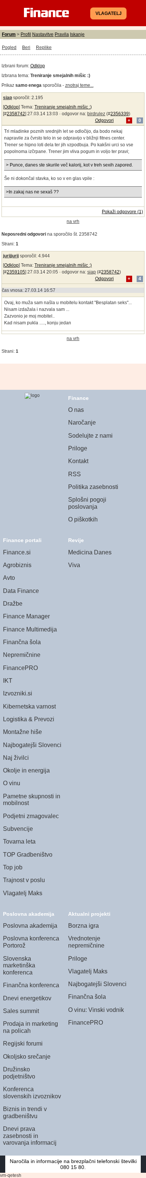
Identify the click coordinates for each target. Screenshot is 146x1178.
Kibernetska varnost (29, 706)
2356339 (119, 113)
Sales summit (21, 1011)
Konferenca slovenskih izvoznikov (32, 1092)
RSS (74, 474)
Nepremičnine (21, 655)
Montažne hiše (22, 732)
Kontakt (78, 461)
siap (7, 97)
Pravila (62, 34)
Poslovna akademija (30, 925)
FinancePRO (20, 668)
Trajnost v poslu (24, 880)
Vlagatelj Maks (22, 893)
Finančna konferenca (31, 985)
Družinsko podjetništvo (19, 1073)
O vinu (11, 783)
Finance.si (17, 552)
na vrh (73, 221)
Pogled (9, 47)
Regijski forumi (23, 1043)
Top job (12, 867)
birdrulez (96, 113)
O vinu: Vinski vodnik (96, 1010)
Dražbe (12, 603)
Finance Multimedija (30, 629)
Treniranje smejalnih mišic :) (63, 107)
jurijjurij (11, 255)
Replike (44, 47)
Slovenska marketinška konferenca (19, 965)
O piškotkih (83, 519)
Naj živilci (16, 758)
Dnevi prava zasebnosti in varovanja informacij (30, 1136)
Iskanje (77, 34)
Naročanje (82, 422)
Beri (26, 47)
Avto (9, 578)
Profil (26, 34)
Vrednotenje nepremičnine (86, 942)
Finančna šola (22, 642)
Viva (74, 565)
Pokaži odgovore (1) (122, 211)
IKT (7, 680)
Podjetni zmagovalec (31, 816)
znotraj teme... (79, 85)
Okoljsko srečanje (27, 1056)
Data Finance (21, 591)
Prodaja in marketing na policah (30, 1027)
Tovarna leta (19, 841)
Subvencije (18, 829)
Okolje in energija (26, 770)
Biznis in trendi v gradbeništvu (25, 1112)
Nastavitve (43, 34)
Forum (9, 34)
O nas (76, 410)
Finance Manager (26, 616)
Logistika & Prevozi (28, 719)
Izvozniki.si (17, 693)
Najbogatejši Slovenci (32, 745)
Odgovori (104, 120)
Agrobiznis (17, 565)
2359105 (16, 272)
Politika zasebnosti (93, 487)
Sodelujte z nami (90, 435)
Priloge (77, 448)
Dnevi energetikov (27, 998)
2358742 (16, 113)
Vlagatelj (108, 13)
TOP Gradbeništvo (27, 854)
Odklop (37, 65)
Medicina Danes (90, 552)
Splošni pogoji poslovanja (87, 503)
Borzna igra (83, 925)
